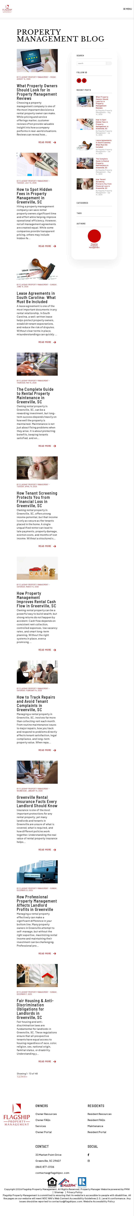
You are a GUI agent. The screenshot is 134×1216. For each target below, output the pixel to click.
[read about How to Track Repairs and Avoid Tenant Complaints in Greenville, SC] (37, 672)
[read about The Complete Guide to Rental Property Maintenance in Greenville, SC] (37, 364)
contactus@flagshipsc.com (52, 1172)
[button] (79, 80)
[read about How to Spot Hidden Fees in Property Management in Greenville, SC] (37, 164)
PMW (127, 1189)
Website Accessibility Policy (99, 1201)
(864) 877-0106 (44, 1166)
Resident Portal (97, 1132)
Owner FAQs (43, 1119)
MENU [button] (128, 8)
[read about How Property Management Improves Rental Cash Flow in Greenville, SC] (37, 568)
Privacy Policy (74, 1192)
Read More (45, 142)
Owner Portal (43, 1132)
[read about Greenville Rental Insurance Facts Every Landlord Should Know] (37, 772)
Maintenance (95, 1125)
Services (40, 1125)
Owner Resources (46, 1113)
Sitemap (59, 1192)
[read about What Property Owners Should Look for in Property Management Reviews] (37, 60)
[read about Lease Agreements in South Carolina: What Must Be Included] (37, 268)
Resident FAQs (96, 1119)
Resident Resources (99, 1113)
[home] (7, 8)
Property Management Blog (61, 35)
